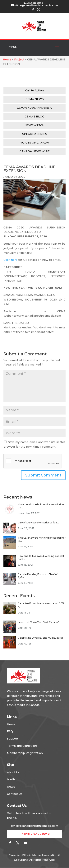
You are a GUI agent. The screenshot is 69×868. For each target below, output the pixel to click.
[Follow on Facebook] (10, 843)
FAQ (10, 731)
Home (7, 59)
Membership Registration (25, 753)
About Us (13, 772)
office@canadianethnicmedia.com (34, 826)
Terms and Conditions (22, 746)
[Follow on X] (18, 843)
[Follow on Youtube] (25, 843)
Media (11, 779)
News (11, 786)
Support (12, 738)
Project (19, 59)
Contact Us (14, 794)
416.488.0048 (40, 833)
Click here (10, 260)
